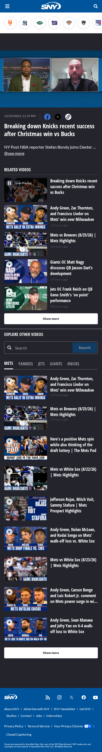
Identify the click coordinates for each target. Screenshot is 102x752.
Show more (14, 153)
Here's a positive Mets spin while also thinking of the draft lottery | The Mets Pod (73, 444)
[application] (51, 78)
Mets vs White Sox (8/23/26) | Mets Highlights (73, 562)
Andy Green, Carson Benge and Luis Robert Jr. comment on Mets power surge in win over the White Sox (73, 598)
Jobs (39, 716)
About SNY (11, 709)
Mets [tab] (8, 363)
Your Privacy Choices (68, 726)
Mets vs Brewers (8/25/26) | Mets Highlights (73, 411)
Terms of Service (38, 726)
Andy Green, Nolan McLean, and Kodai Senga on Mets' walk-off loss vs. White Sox (72, 535)
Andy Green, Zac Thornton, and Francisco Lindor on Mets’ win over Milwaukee (72, 384)
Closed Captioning (18, 734)
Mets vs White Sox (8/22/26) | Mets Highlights (73, 472)
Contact (26, 716)
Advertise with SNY (37, 709)
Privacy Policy (13, 726)
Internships (54, 716)
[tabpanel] (51, 517)
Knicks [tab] (73, 364)
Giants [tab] (56, 364)
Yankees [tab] (25, 364)
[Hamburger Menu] (7, 6)
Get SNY (85, 709)
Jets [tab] (41, 364)
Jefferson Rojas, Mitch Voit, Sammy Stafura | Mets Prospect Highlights (72, 505)
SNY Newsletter (64, 709)
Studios (11, 716)
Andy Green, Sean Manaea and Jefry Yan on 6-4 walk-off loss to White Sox (71, 625)
